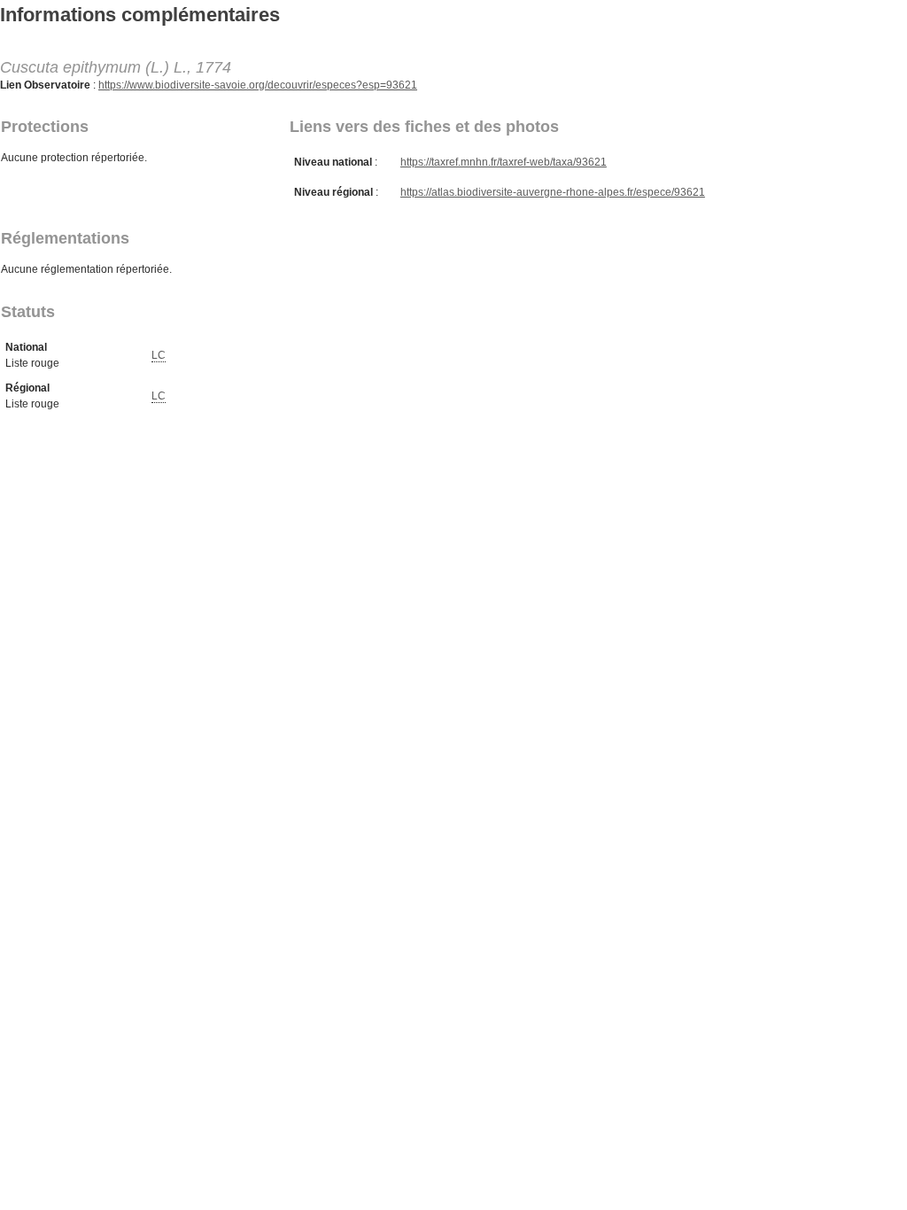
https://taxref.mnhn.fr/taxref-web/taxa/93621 (503, 162)
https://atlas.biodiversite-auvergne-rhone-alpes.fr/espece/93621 (552, 192)
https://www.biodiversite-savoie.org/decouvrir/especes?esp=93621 (257, 85)
